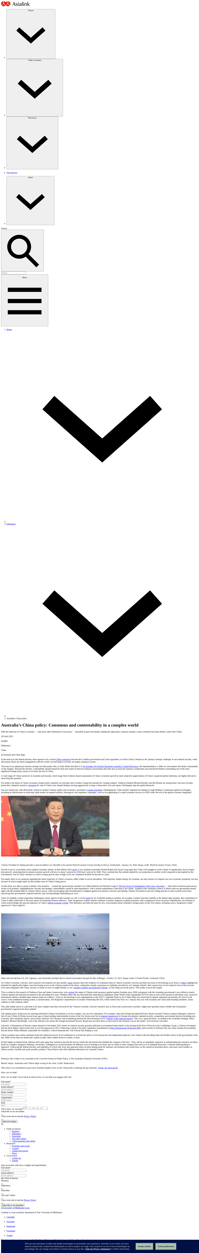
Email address (7, 1087)
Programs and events (21, 1146)
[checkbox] (2, 1114)
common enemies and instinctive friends (90, 988)
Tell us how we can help (12, 1109)
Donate (15, 1160)
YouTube (10, 1222)
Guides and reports (20, 1151)
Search (4, 228)
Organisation (6, 1097)
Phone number (7, 1092)
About (30, 177)
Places (31, 10)
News (14, 1153)
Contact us (16, 1158)
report (74, 869)
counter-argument (94, 790)
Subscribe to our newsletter (12, 1111)
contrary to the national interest (119, 1018)
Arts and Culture (19, 1138)
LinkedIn (10, 1217)
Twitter (9, 1235)
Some (70, 983)
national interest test (109, 1016)
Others (183, 983)
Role (3, 1103)
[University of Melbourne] (15, 1208)
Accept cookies (144, 1246)
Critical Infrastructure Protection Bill (124, 1028)
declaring (32, 785)
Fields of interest (34, 60)
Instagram (10, 1226)
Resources (32, 118)
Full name (6, 1081)
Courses (15, 1148)
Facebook (10, 1231)
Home (9, 329)
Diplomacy (11, 524)
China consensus (63, 759)
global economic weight (58, 903)
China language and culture (23, 1141)
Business (15, 1131)
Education (16, 1136)
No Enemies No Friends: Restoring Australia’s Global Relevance (110, 766)
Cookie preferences (166, 1246)
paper (88, 898)
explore (71, 992)
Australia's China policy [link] (16, 718)
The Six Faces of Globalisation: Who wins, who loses (141, 886)
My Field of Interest (9, 1178)
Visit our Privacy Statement (97, 1249)
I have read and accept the (12, 1116)
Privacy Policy (30, 1116)
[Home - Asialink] (15, 5)
